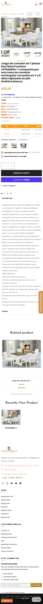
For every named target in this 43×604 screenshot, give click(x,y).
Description (13, 14)
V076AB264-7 (11, 428)
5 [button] (20, 394)
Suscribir (36, 585)
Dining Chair (5, 503)
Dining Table (5, 500)
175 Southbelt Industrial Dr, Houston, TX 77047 (21, 466)
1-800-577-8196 (10, 470)
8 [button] (27, 394)
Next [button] (40, 54)
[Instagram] (7, 483)
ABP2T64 (37, 153)
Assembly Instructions (9, 544)
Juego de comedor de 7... (21, 381)
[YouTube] (16, 483)
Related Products (30, 14)
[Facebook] (3, 483)
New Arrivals (5, 517)
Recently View (38, 14)
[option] (21, 365)
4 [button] (24, 60)
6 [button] (22, 394)
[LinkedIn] (20, 483)
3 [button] (22, 60)
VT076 (31, 153)
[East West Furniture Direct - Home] (21, 450)
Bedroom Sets (6, 510)
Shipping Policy (6, 534)
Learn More (25, 598)
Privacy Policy (6, 548)
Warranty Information (9, 537)
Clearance (5, 514)
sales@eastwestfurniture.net (15, 474)
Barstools (4, 507)
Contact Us (5, 530)
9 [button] (29, 394)
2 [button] (20, 60)
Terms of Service (7, 551)
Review (21, 14)
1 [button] (18, 60)
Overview (4, 14)
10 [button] (31, 394)
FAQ (2, 541)
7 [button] (24, 394)
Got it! (6, 601)
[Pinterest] (11, 483)
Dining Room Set (7, 496)
